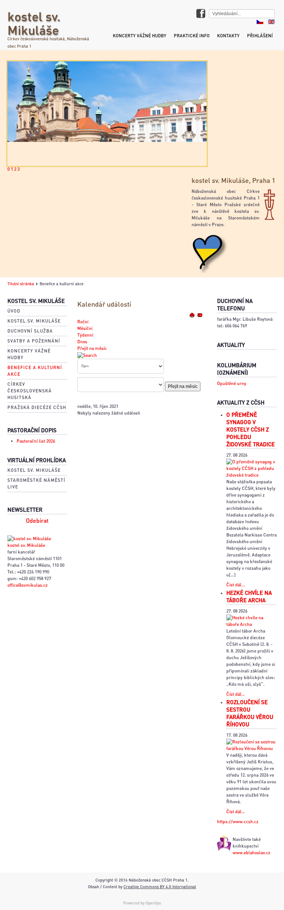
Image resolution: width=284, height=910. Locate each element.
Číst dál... (235, 584)
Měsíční (84, 328)
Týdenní (85, 335)
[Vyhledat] (87, 355)
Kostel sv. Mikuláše (34, 321)
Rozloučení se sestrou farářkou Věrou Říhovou (249, 713)
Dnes (82, 341)
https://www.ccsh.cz (237, 821)
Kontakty (228, 35)
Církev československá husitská (29, 390)
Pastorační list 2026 (36, 441)
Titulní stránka (20, 283)
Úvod (13, 311)
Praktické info (192, 35)
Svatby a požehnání (33, 341)
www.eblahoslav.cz (251, 852)
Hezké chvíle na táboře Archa (249, 596)
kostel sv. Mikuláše (33, 23)
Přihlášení (260, 35)
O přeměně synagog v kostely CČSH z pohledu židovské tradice (250, 429)
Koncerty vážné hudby (139, 35)
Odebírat (37, 520)
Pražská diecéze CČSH (36, 407)
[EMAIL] (199, 315)
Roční (82, 321)
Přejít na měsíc (92, 348)
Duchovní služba (30, 331)
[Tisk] (192, 315)
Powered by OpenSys (142, 903)
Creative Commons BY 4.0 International (160, 886)
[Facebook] (200, 14)
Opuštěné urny (231, 383)
